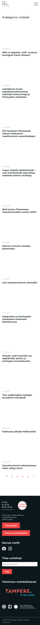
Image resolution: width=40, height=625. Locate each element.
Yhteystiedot (11, 525)
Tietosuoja (6, 622)
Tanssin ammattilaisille (16, 533)
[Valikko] (36, 4)
